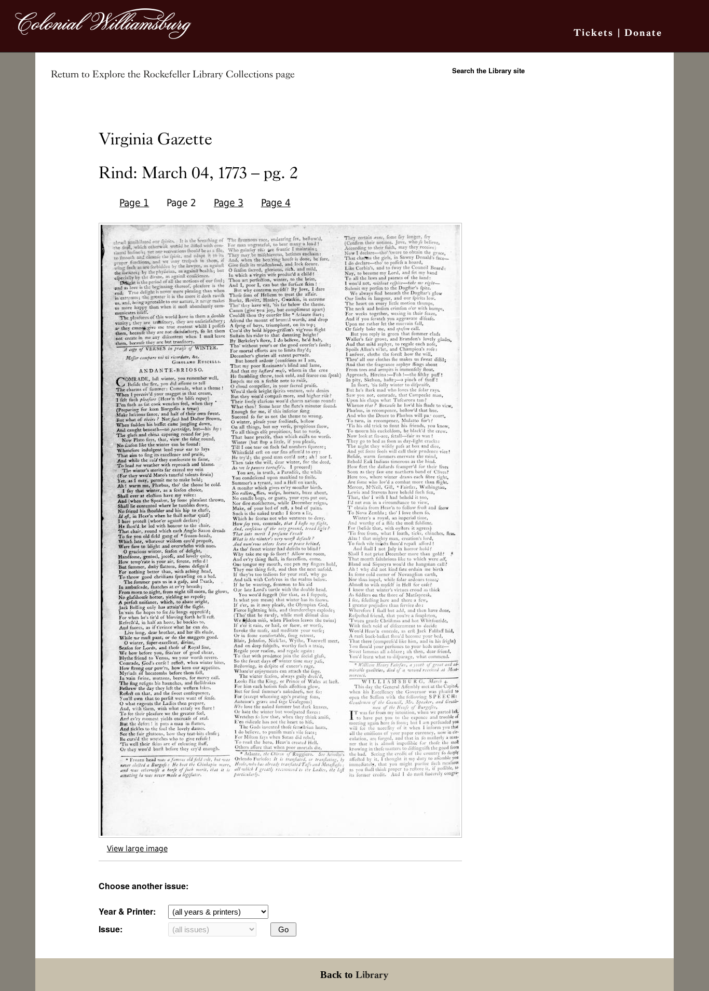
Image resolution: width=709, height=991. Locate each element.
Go (283, 929)
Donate (643, 32)
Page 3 (228, 203)
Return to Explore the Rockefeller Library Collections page (173, 74)
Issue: (110, 929)
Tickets (593, 32)
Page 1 (134, 203)
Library (372, 975)
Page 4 (276, 203)
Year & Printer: (127, 911)
